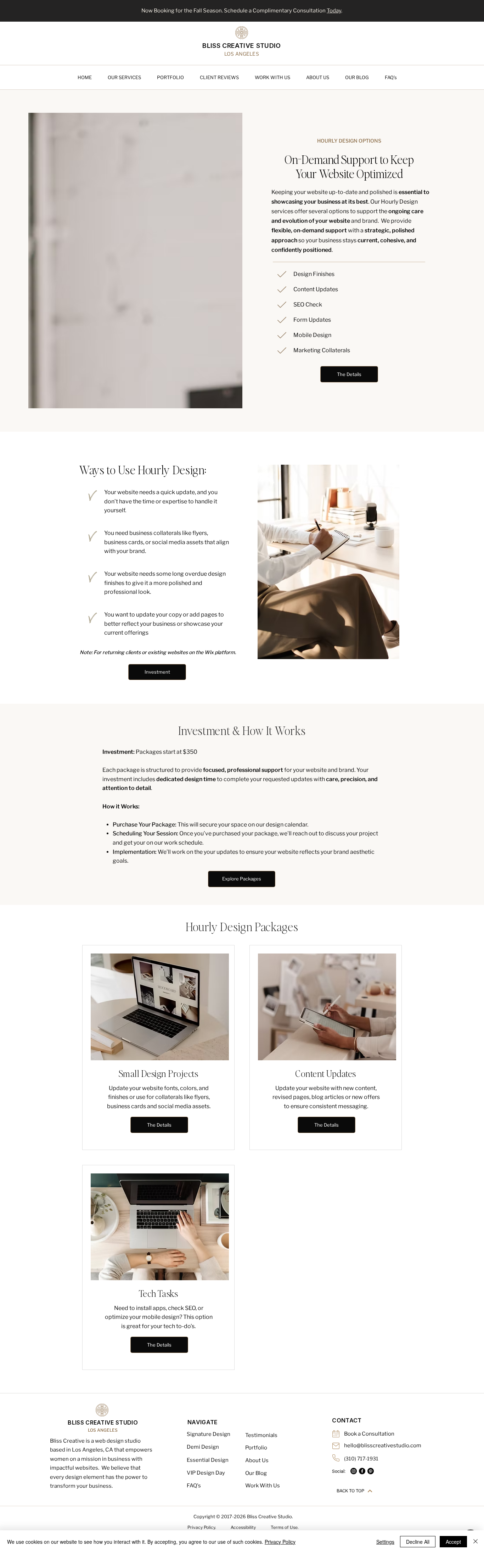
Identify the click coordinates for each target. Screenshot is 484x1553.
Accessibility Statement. (243, 1530)
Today (334, 10)
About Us (257, 1460)
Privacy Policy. (201, 1527)
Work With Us (262, 1485)
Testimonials (261, 1435)
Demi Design (203, 1447)
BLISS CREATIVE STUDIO (241, 45)
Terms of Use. (285, 1527)
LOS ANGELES (103, 1430)
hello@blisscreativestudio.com (382, 1445)
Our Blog (256, 1473)
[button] (128, 77)
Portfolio (256, 1447)
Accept (453, 1541)
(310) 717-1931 (361, 1458)
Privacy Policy (280, 1541)
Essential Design (208, 1460)
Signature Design (208, 1434)
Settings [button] (385, 1541)
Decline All (417, 1541)
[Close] (475, 1541)
